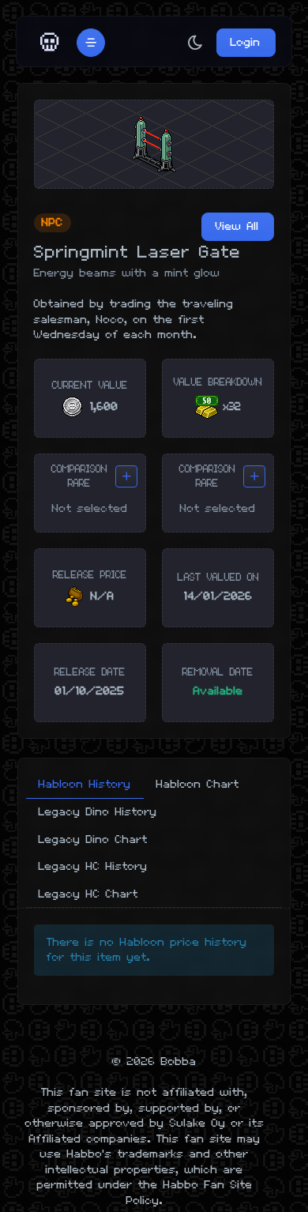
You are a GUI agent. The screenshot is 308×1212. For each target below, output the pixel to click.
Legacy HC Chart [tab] (88, 894)
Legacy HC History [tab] (93, 866)
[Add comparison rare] (126, 476)
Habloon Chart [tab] (197, 784)
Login (246, 42)
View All (237, 226)
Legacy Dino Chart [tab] (93, 839)
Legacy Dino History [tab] (98, 812)
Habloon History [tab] (85, 784)
